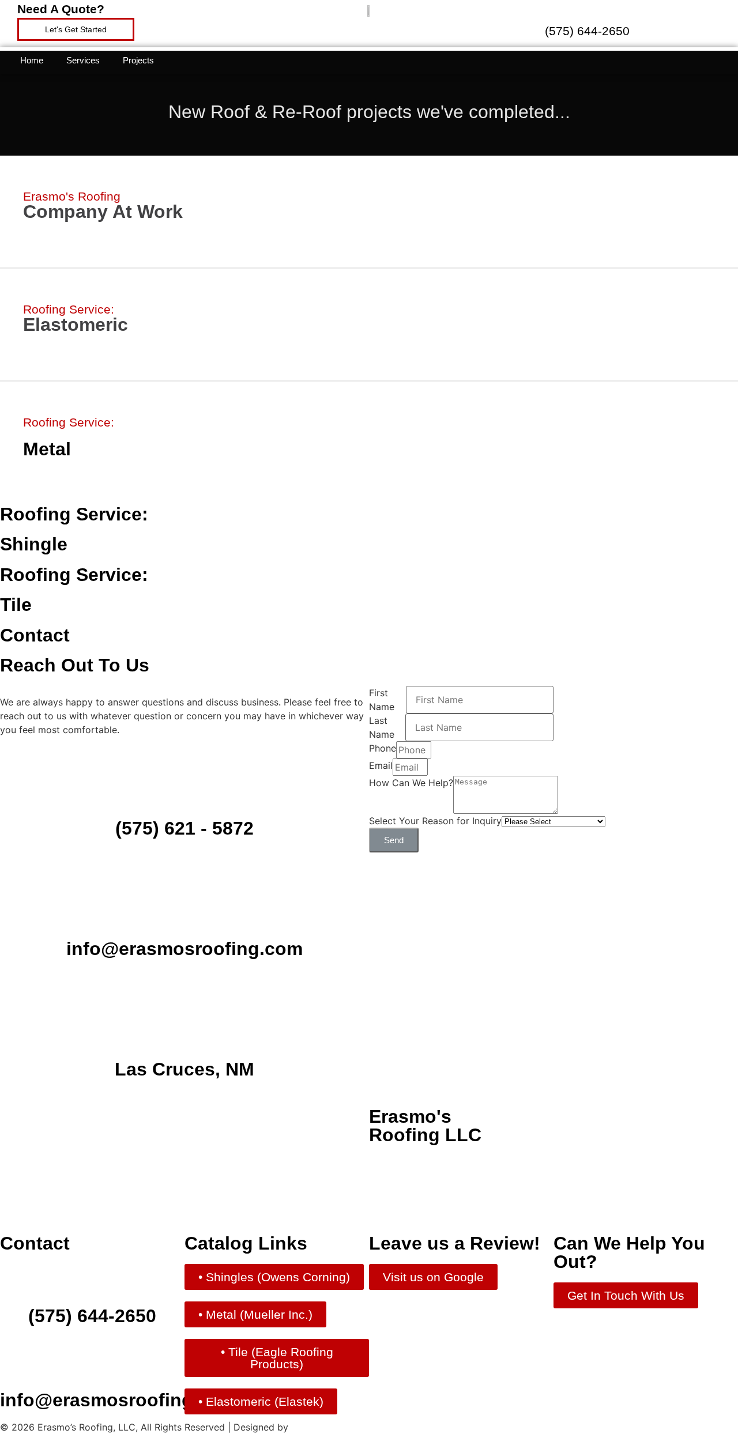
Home (31, 60)
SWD (301, 1427)
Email (381, 765)
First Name (381, 699)
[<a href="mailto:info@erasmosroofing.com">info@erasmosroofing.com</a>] (184, 892)
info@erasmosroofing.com (184, 948)
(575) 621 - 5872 (184, 828)
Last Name (381, 727)
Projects (138, 60)
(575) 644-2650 (587, 30)
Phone (382, 748)
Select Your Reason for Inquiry (435, 821)
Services (83, 60)
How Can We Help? (411, 782)
